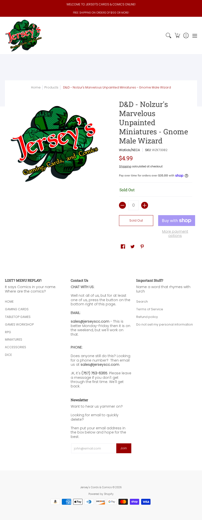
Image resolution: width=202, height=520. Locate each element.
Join (123, 448)
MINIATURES (13, 339)
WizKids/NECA (129, 150)
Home (36, 87)
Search (142, 301)
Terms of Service (149, 309)
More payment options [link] (175, 233)
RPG (8, 332)
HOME (9, 301)
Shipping (125, 166)
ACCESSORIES (15, 347)
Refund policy (147, 317)
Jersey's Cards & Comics (96, 487)
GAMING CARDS (17, 309)
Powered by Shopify (101, 494)
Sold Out (136, 220)
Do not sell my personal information (164, 324)
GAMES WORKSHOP (19, 324)
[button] (177, 35)
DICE (8, 355)
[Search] (168, 35)
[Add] (144, 205)
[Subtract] (122, 205)
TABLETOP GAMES (18, 317)
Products (51, 87)
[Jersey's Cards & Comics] (23, 35)
